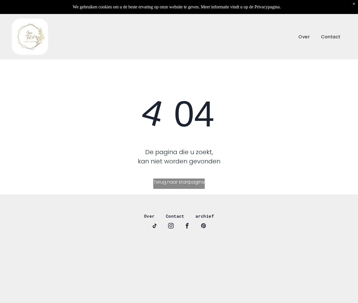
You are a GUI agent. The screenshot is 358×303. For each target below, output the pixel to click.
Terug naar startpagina (179, 182)
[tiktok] (154, 226)
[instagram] (171, 226)
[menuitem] (304, 36)
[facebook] (187, 226)
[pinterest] (203, 226)
